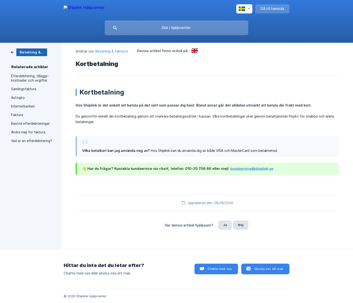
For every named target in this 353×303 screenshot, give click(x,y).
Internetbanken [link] (23, 106)
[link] (29, 52)
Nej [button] (240, 225)
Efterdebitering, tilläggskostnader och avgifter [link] (30, 78)
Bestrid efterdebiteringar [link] (30, 123)
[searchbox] (176, 27)
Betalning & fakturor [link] (111, 51)
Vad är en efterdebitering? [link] (31, 141)
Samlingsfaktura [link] (23, 89)
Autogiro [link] (18, 98)
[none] (84, 9)
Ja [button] (225, 225)
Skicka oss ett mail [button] (268, 269)
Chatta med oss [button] (219, 269)
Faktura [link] (17, 115)
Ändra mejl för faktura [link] (28, 132)
